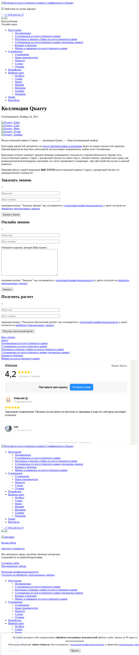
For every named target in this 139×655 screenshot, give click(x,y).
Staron (18, 81)
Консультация (9, 21)
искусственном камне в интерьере (62, 146)
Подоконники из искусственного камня (24, 343)
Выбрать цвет (16, 72)
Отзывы (19, 66)
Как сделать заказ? (8, 339)
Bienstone (20, 87)
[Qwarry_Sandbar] (12, 134)
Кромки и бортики (26, 45)
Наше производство (26, 57)
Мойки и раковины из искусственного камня (41, 48)
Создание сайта (10, 563)
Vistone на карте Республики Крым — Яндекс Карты (69, 442)
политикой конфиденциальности (83, 205)
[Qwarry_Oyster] (11, 131)
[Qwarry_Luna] (10, 125)
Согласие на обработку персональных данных (28, 574)
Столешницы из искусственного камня (37, 36)
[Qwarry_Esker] (10, 122)
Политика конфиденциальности (19, 571)
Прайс (11, 97)
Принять (75, 650)
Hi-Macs (19, 75)
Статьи (19, 63)
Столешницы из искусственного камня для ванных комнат (49, 42)
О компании (22, 54)
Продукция (14, 30)
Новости (20, 60)
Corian (18, 78)
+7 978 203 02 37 (14, 14)
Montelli (19, 84)
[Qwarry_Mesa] (10, 128)
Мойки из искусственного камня (20, 358)
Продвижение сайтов (13, 566)
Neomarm (20, 94)
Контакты (13, 100)
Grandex (19, 91)
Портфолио (14, 69)
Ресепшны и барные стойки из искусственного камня (46, 39)
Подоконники (23, 33)
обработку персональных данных (20, 208)
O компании (15, 51)
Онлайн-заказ (9, 24)
